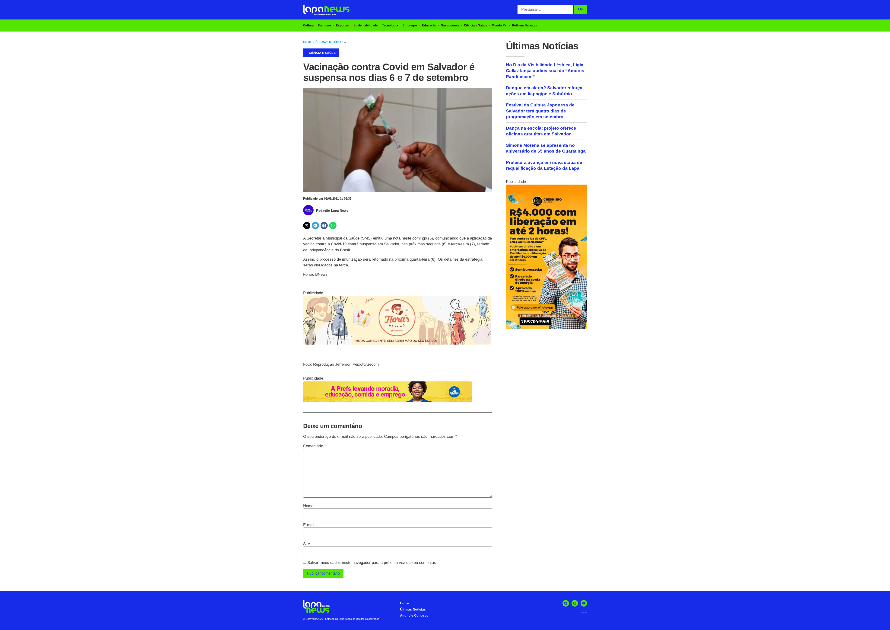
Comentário (314, 446)
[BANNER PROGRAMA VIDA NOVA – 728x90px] (387, 401)
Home (307, 42)
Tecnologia (390, 25)
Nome (308, 506)
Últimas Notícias (329, 42)
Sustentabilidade (365, 25)
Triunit (584, 612)
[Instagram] (575, 603)
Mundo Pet (499, 25)
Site (306, 544)
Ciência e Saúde (475, 25)
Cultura (308, 25)
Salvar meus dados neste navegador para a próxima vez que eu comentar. (371, 563)
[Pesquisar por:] (545, 9)
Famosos (324, 25)
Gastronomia (450, 25)
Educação (429, 25)
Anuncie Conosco (414, 615)
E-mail (308, 525)
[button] (307, 225)
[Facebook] (566, 603)
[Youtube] (584, 603)
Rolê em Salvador (524, 25)
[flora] (397, 343)
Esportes (342, 25)
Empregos (410, 25)
